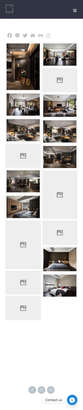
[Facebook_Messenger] (72, 400)
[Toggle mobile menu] (75, 10)
